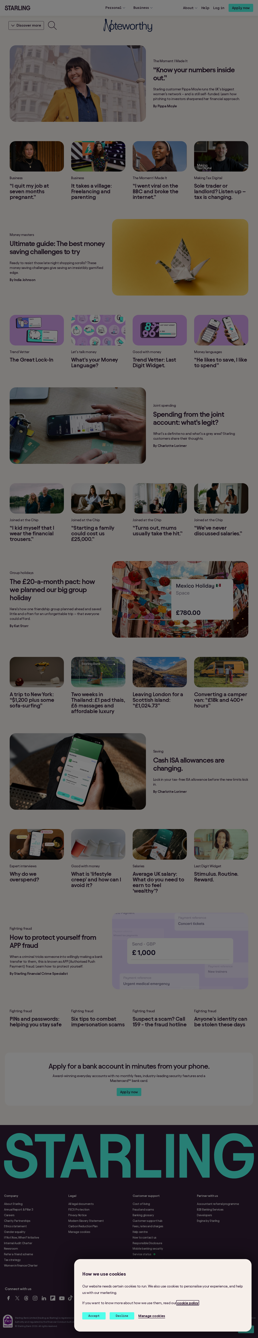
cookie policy (187, 1303)
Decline (122, 1315)
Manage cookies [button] (151, 1316)
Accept (94, 1315)
